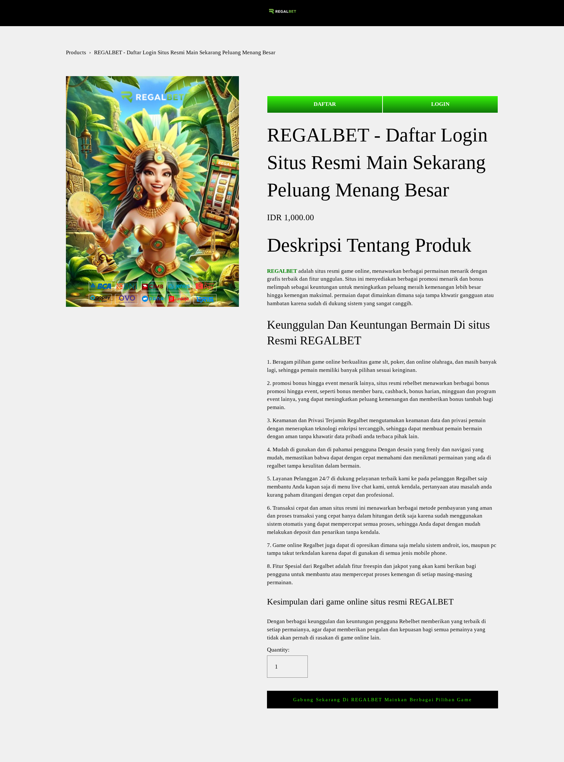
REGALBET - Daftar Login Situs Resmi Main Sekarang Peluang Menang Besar (184, 52)
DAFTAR (325, 104)
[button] (382, 699)
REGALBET (35, 13)
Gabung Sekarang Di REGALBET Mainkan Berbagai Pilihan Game (382, 699)
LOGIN (440, 104)
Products (76, 52)
